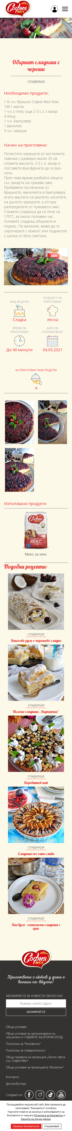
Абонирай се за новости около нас (34, 995)
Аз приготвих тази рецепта (36, 370)
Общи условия (16, 1027)
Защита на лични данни (36, 1119)
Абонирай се (36, 1011)
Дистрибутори (16, 1083)
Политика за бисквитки (48, 1115)
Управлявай (51, 1126)
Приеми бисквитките (26, 1126)
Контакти (12, 1077)
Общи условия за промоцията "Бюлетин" (35, 1067)
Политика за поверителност (26, 1050)
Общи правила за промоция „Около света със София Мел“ (35, 1059)
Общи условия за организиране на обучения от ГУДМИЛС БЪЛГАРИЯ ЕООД (34, 1035)
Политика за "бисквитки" (23, 1044)
